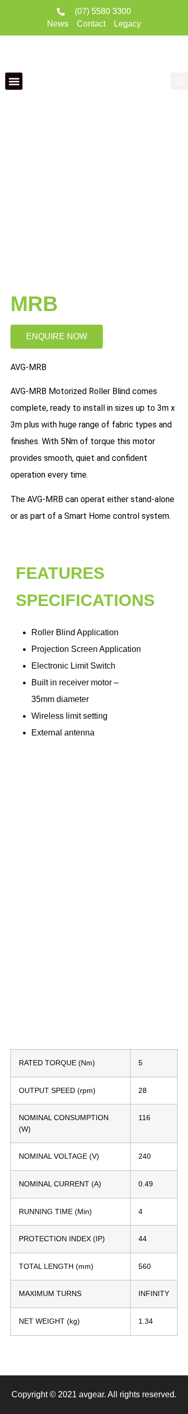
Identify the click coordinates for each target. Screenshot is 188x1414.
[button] (13, 81)
